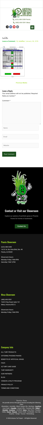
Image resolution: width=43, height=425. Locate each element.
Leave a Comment (8, 41)
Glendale (5, 410)
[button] (32, 27)
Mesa (25, 410)
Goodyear (12, 410)
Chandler (13, 408)
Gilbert (38, 408)
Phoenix (14, 412)
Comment (6, 101)
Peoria (9, 412)
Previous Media (21, 83)
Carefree (38, 406)
